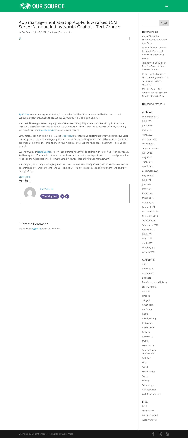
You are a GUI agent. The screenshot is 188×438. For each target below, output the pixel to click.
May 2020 (147, 238)
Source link (24, 176)
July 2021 (146, 180)
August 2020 (148, 229)
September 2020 (150, 225)
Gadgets (146, 300)
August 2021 (148, 175)
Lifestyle (146, 331)
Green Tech (147, 304)
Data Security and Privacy (154, 282)
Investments (148, 327)
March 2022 (148, 166)
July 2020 (146, 234)
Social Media (148, 371)
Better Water (148, 273)
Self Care (146, 358)
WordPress (67, 433)
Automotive (147, 268)
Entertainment (149, 286)
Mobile (145, 341)
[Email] (67, 196)
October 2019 (148, 252)
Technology (147, 385)
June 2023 (147, 125)
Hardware (147, 309)
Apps (144, 264)
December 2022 (150, 139)
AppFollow (24, 114)
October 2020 (148, 220)
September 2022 (150, 148)
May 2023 (147, 130)
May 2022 (147, 157)
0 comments (65, 32)
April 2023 (147, 134)
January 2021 (148, 207)
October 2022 (148, 143)
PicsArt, (52, 130)
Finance (146, 295)
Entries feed (148, 410)
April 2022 (147, 161)
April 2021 (147, 193)
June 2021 (147, 184)
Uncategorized (149, 389)
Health (145, 313)
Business (146, 277)
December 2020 (150, 211)
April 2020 (147, 243)
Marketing (147, 336)
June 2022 (147, 152)
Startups (52, 32)
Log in (145, 406)
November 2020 (150, 216)
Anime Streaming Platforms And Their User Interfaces (154, 40)
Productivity (148, 345)
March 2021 (148, 198)
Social (145, 367)
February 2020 (149, 247)
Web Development (151, 394)
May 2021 (147, 188)
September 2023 (150, 116)
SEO (144, 362)
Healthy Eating (149, 318)
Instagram (147, 323)
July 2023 (146, 121)
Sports (145, 376)
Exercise (146, 291)
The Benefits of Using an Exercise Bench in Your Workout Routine (154, 66)
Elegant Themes (40, 433)
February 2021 (149, 202)
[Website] (62, 196)
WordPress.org (149, 419)
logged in (36, 228)
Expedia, (43, 130)
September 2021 (150, 170)
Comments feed (150, 415)
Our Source (27, 32)
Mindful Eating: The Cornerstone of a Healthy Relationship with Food (154, 93)
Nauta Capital (44, 151)
